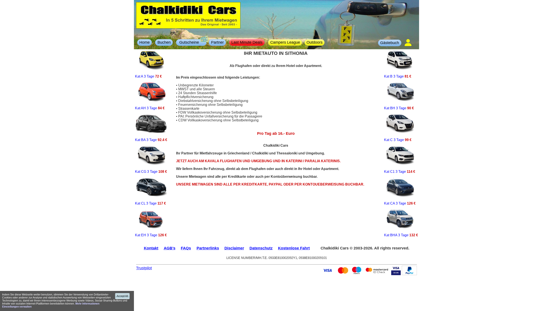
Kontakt (151, 248)
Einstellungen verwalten (17, 306)
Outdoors (315, 42)
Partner (217, 42)
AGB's (169, 248)
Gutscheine (191, 42)
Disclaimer (234, 248)
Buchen (164, 42)
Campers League (285, 42)
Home (144, 42)
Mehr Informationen (87, 303)
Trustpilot (144, 268)
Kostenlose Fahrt (294, 248)
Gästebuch (389, 42)
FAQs (186, 248)
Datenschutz (261, 248)
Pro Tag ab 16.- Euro (276, 133)
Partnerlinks (208, 248)
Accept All (122, 296)
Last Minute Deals (246, 42)
